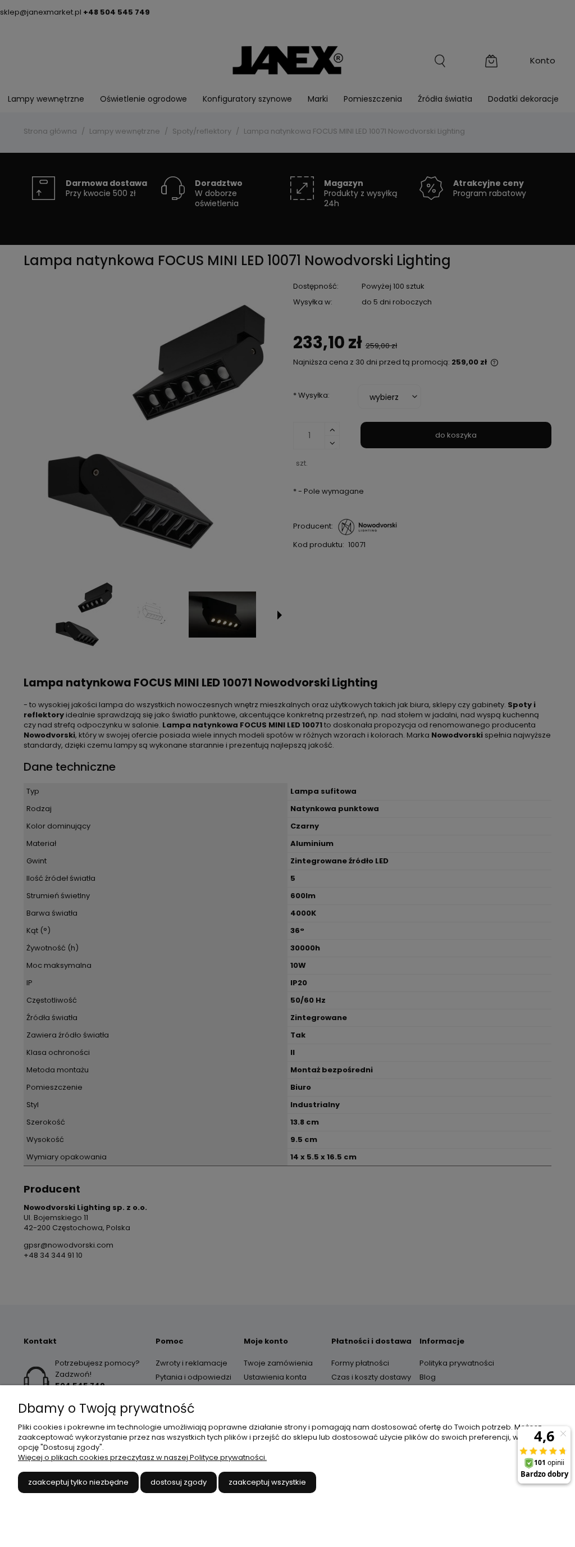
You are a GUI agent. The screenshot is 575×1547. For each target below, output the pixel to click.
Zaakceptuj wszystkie (267, 1482)
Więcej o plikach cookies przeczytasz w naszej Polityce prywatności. (142, 1457)
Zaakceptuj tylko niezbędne (78, 1482)
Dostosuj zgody (178, 1482)
